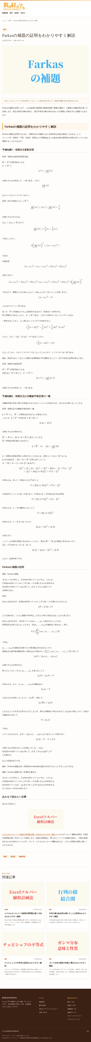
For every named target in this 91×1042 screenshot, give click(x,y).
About (23, 13)
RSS (88, 1031)
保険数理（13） (72, 1009)
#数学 (5, 856)
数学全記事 (42, 1005)
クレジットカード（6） (74, 1016)
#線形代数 (22, 856)
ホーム (4, 21)
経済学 (17, 13)
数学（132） (71, 1002)
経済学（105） (71, 1005)
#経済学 (13, 856)
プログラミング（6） (73, 1019)
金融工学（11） (72, 1012)
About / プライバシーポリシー (48, 1009)
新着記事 (5, 13)
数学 (11, 13)
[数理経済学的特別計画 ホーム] (15, 6)
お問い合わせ (43, 1012)
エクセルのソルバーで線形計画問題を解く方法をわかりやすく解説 (28, 834)
